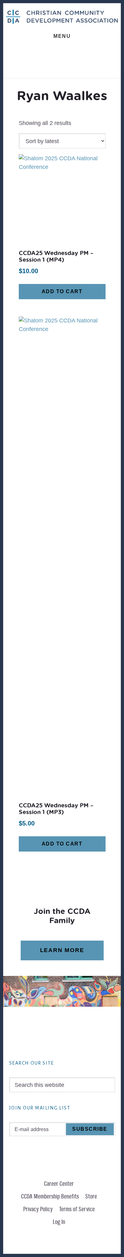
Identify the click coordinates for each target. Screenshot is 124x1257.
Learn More (62, 950)
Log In (59, 1222)
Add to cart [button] (62, 291)
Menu (62, 36)
